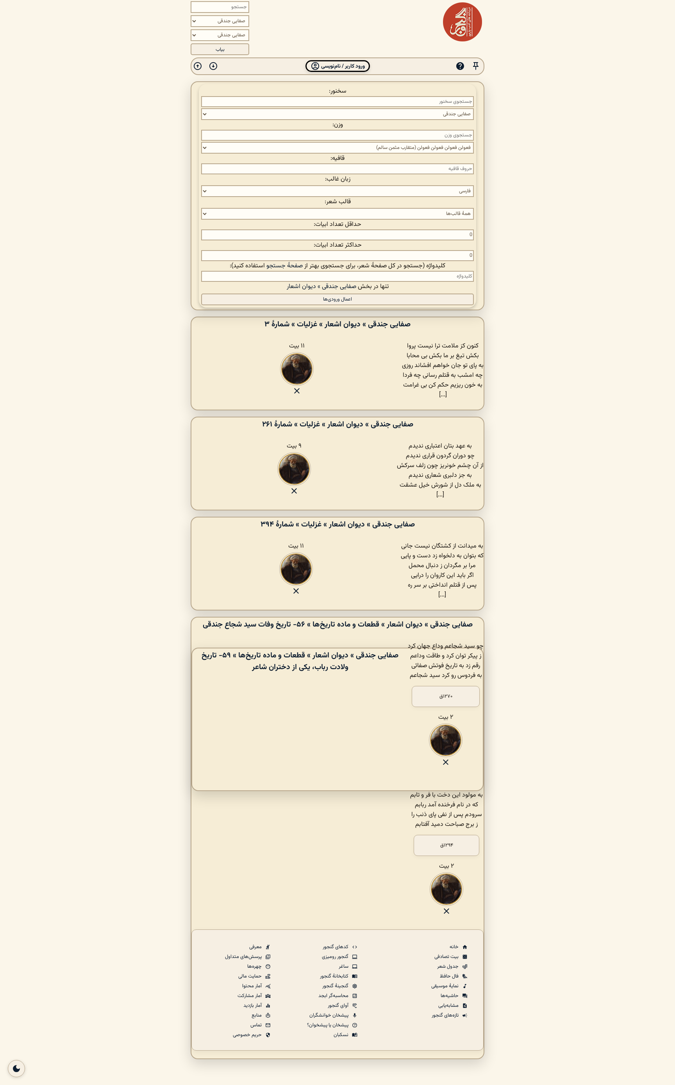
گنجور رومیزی (336, 957)
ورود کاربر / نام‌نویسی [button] (342, 66)
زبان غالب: (337, 179)
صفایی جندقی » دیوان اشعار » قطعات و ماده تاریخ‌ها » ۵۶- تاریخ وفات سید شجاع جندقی (338, 624)
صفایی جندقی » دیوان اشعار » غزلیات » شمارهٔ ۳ (337, 324)
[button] (476, 66)
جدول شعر (448, 966)
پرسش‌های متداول (244, 957)
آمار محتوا (252, 986)
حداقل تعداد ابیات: (337, 224)
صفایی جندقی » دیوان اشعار (321, 287)
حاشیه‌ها (450, 996)
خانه (455, 947)
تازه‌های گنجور (446, 1015)
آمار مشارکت (250, 996)
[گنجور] (462, 22)
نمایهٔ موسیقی (445, 986)
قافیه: (337, 158)
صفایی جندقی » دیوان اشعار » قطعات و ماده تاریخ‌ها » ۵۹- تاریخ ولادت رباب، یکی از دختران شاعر (300, 661)
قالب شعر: (338, 202)
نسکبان (342, 1035)
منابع (257, 1015)
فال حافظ (450, 976)
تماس (256, 1025)
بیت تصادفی (447, 957)
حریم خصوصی (248, 1035)
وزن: (337, 125)
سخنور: (337, 91)
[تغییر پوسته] (16, 1068)
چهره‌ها (255, 966)
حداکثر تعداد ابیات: (338, 245)
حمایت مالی (250, 976)
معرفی (256, 947)
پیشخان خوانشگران (329, 1015)
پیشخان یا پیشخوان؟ (328, 1025)
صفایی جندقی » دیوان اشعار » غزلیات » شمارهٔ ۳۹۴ (338, 524)
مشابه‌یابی (449, 1006)
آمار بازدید (253, 1006)
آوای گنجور (339, 1006)
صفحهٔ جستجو (284, 266)
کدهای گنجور (336, 947)
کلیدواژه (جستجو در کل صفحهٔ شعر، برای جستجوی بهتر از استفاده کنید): (337, 266)
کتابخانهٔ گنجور (335, 976)
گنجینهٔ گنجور (336, 986)
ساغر (344, 966)
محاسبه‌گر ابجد (334, 996)
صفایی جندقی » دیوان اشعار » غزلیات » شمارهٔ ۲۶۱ (337, 424)
